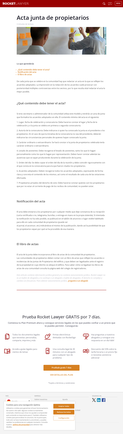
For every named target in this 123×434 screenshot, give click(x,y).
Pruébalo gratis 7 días (61, 367)
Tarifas (65, 403)
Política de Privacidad (71, 410)
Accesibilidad (67, 414)
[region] (39, 415)
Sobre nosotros (40, 399)
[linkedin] (99, 400)
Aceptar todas (63, 406)
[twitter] (94, 400)
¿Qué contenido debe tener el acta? (34, 69)
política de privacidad (21, 425)
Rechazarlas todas (64, 412)
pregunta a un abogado (78, 280)
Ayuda (65, 399)
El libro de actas (25, 74)
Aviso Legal (67, 406)
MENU (118, 3)
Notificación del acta (27, 72)
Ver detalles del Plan (61, 375)
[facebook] (103, 400)
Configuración (63, 418)
